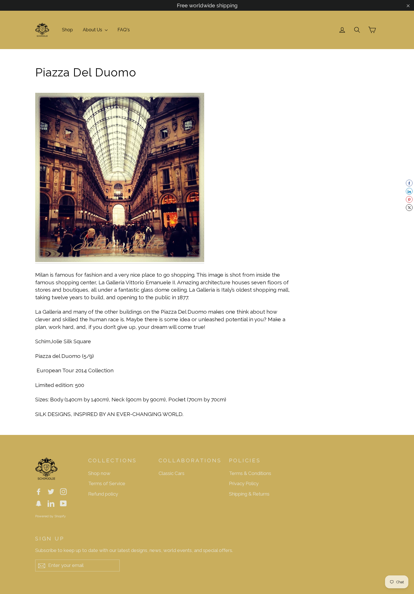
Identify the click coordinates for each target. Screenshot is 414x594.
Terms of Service (106, 483)
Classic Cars (171, 473)
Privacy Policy (244, 483)
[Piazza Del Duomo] (119, 260)
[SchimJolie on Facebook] (38, 491)
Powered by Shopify (50, 516)
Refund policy (103, 494)
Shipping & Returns (249, 494)
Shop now (99, 473)
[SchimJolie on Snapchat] (38, 503)
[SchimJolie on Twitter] (51, 491)
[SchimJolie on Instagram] (63, 491)
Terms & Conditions (250, 473)
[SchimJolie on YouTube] (63, 503)
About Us (93, 29)
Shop (67, 29)
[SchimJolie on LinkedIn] (51, 503)
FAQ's (123, 29)
